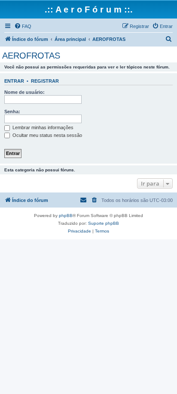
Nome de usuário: (24, 92)
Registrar (45, 81)
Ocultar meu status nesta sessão (46, 135)
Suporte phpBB (103, 223)
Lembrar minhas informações (42, 127)
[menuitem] (22, 26)
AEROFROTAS (31, 55)
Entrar (14, 81)
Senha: (12, 111)
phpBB (66, 215)
